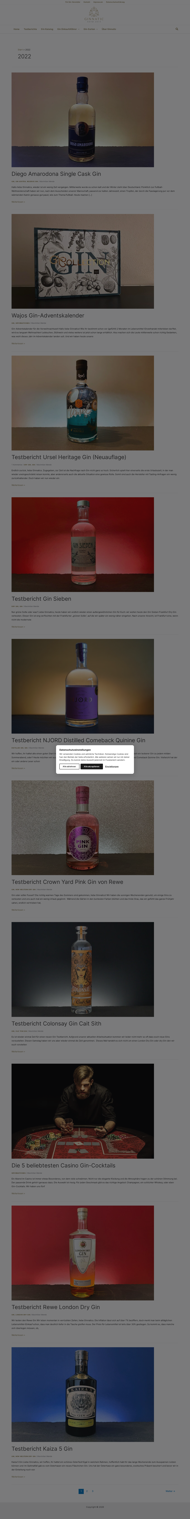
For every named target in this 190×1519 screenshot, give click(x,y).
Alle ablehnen (69, 766)
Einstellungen (112, 766)
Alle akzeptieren (91, 766)
